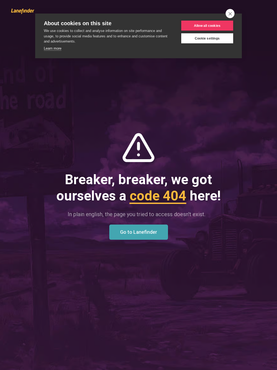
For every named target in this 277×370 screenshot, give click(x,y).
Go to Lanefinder (138, 232)
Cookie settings (207, 38)
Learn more (52, 48)
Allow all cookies (207, 26)
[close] (230, 13)
